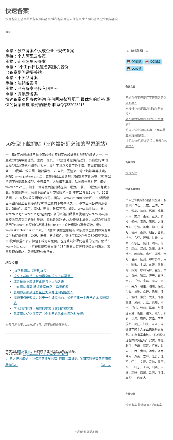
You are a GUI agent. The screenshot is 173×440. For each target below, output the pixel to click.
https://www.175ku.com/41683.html (45, 354)
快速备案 (17, 11)
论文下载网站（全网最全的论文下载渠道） (43, 276)
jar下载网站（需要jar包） (32, 270)
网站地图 (92, 432)
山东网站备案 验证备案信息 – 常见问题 (41, 287)
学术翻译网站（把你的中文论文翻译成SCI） (44, 308)
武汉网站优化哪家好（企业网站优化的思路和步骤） (50, 314)
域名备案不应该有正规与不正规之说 (39, 281)
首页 (8, 32)
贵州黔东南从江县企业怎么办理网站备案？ (43, 292)
